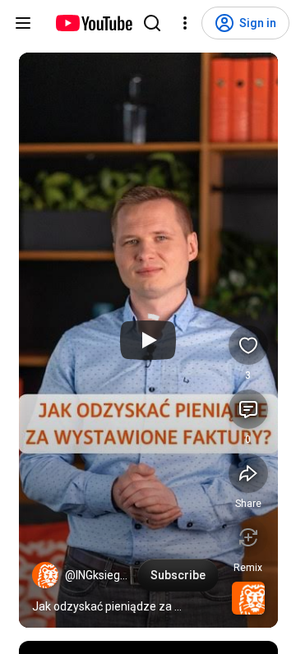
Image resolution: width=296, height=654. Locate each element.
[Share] (248, 473)
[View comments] (248, 409)
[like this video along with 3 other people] (248, 345)
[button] (45, 575)
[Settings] (185, 23)
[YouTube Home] (93, 23)
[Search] (152, 23)
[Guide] (23, 23)
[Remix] (248, 537)
